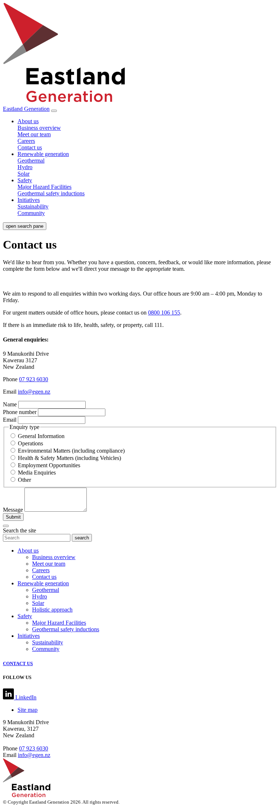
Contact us (30, 147)
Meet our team (34, 134)
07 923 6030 (33, 379)
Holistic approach (52, 609)
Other (24, 480)
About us (28, 121)
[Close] (6, 526)
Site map (28, 710)
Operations (30, 443)
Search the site (19, 530)
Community (31, 213)
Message (13, 510)
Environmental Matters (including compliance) (71, 451)
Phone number (19, 412)
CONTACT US (18, 663)
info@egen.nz (34, 392)
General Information (41, 436)
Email (9, 420)
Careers (26, 141)
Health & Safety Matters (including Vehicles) (69, 458)
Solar (24, 174)
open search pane (24, 226)
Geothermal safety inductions (51, 193)
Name (10, 404)
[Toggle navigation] (54, 111)
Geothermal (31, 160)
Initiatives (29, 200)
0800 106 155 (164, 312)
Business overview (39, 128)
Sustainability (33, 206)
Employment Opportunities (49, 465)
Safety (25, 180)
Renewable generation (43, 154)
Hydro (25, 167)
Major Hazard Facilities (44, 187)
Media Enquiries (37, 472)
